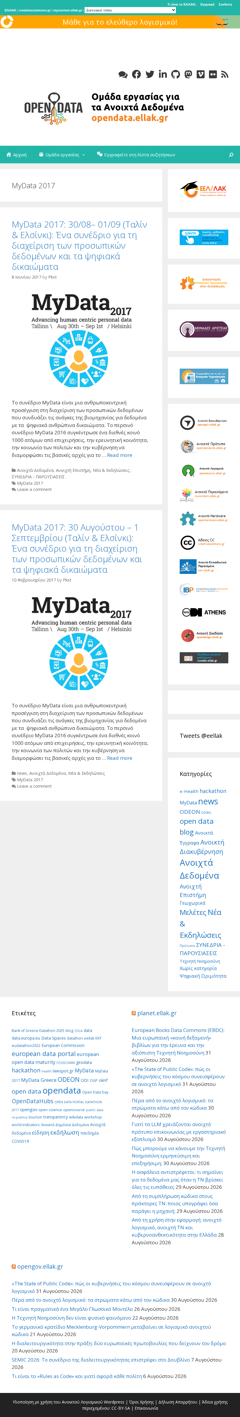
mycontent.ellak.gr (67, 10)
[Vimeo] (201, 74)
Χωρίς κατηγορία (198, 968)
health (47, 1071)
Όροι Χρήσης (141, 1402)
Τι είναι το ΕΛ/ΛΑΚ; (181, 4)
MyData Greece (38, 1080)
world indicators (26, 1124)
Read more (119, 455)
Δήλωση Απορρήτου (177, 1402)
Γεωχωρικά (192, 903)
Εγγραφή (207, 4)
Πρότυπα (187, 945)
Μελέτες (193, 912)
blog (69, 1030)
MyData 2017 (30, 483)
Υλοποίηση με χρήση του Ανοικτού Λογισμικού (58, 1402)
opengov (28, 1109)
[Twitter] (150, 74)
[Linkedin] (163, 74)
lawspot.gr (63, 1071)
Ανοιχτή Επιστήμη (73, 470)
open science (50, 1109)
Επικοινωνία (146, 1408)
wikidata (76, 1117)
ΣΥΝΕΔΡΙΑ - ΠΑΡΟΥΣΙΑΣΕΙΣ (38, 476)
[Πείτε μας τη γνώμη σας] (123, 74)
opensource (74, 1109)
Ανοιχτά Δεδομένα (35, 470)
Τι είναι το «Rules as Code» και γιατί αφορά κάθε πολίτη (77, 1376)
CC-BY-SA (121, 1408)
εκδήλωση (64, 1132)
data (88, 1030)
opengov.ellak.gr (40, 1266)
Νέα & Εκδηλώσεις (111, 470)
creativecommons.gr (35, 10)
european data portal (44, 1053)
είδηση (40, 1132)
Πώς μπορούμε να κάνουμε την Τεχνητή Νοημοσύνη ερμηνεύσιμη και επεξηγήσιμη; (178, 1156)
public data (94, 1110)
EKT (98, 1038)
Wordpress (114, 1402)
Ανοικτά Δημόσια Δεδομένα (65, 1124)
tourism (35, 1117)
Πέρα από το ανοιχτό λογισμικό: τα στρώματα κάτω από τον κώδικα (91, 1299)
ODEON (190, 812)
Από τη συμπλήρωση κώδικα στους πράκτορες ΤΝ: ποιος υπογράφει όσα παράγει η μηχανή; (175, 1203)
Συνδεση (225, 4)
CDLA (78, 1031)
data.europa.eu (26, 1038)
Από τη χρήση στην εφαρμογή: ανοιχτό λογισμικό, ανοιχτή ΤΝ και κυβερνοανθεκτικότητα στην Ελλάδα (177, 1227)
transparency (55, 1117)
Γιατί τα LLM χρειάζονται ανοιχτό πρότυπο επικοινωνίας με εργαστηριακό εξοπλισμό (179, 1132)
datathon (75, 1038)
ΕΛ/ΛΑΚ (10, 10)
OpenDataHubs (32, 1101)
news (22, 773)
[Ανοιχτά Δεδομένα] (99, 107)
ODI (85, 1080)
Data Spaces (53, 1038)
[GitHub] (175, 74)
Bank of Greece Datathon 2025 (38, 1030)
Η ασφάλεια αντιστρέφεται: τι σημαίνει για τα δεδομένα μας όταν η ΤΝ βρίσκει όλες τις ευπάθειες (177, 1179)
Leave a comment (34, 489)
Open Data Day (95, 1092)
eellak (89, 1038)
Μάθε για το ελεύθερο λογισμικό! (120, 22)
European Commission (63, 1045)
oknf (103, 1080)
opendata (61, 1090)
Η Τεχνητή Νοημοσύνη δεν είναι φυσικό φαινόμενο (71, 1317)
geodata (84, 1062)
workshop (93, 1117)
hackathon (213, 790)
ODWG (206, 813)
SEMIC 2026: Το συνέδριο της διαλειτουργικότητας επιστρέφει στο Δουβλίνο (101, 1359)
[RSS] (224, 74)
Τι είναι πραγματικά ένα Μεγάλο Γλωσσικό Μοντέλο (72, 1309)
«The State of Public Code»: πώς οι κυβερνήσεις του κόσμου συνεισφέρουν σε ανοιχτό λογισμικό (178, 1076)
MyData (188, 802)
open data (26, 1091)
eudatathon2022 (26, 1045)
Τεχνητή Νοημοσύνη (200, 961)
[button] (85, 154)
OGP (94, 1080)
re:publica (20, 1117)
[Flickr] (213, 74)
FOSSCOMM (65, 1063)
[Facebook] (136, 74)
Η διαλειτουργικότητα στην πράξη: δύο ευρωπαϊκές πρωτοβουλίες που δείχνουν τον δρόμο (119, 1343)
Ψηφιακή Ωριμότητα (203, 975)
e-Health (189, 791)
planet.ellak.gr (157, 1013)
